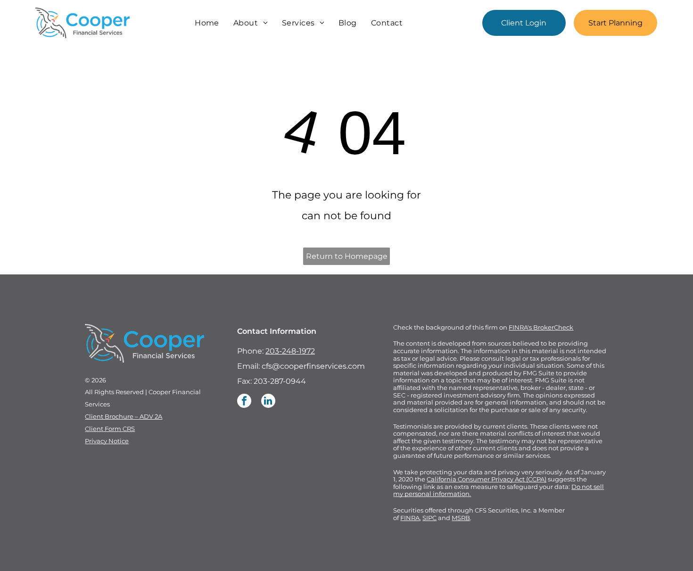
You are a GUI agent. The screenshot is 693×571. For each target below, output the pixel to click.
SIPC (429, 517)
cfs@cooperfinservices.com (313, 366)
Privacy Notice (107, 441)
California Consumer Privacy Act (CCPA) (486, 479)
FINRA (410, 517)
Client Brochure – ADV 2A (123, 416)
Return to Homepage (347, 256)
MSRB (461, 517)
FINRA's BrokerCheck (541, 327)
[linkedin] (268, 402)
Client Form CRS (110, 428)
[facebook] (244, 402)
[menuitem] (207, 23)
